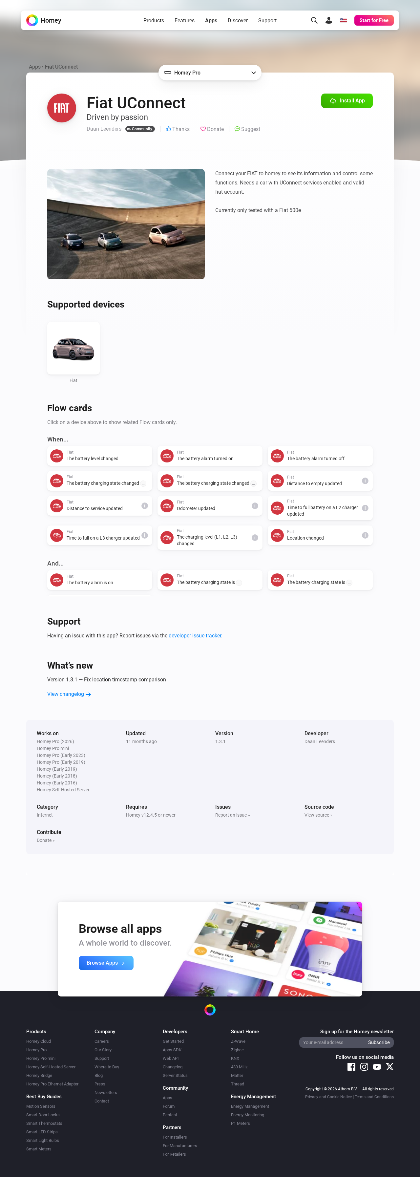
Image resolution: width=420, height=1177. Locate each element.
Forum (169, 1106)
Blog (98, 1075)
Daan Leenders (319, 741)
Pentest (170, 1114)
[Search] (314, 20)
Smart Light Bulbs (42, 1140)
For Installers (175, 1137)
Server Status (175, 1075)
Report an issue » (232, 815)
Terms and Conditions (374, 1097)
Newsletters (105, 1092)
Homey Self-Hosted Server (50, 1066)
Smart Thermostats (44, 1123)
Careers (101, 1041)
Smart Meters (39, 1148)
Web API (171, 1058)
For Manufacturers (180, 1145)
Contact (101, 1101)
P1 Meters (240, 1123)
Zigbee (237, 1049)
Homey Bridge (39, 1075)
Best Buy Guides (44, 1097)
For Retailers (174, 1154)
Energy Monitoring (247, 1114)
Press (99, 1083)
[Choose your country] (343, 20)
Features (185, 20)
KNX (235, 1058)
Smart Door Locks (43, 1114)
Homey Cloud (38, 1041)
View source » (318, 815)
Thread (237, 1083)
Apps (211, 20)
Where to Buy (106, 1066)
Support (267, 20)
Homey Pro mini (40, 1058)
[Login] (329, 20)
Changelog (172, 1066)
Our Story (103, 1049)
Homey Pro (36, 1049)
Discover (238, 20)
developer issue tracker (195, 635)
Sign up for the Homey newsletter (357, 1032)
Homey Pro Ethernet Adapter (52, 1083)
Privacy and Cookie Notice (328, 1097)
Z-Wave (238, 1041)
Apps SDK (172, 1049)
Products (153, 20)
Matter (237, 1075)
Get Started (173, 1041)
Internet (45, 815)
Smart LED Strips (42, 1131)
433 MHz (239, 1066)
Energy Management (250, 1106)
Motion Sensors (40, 1106)
